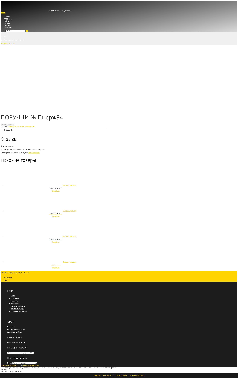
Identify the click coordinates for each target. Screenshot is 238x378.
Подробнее (56, 191)
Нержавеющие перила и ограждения (12, 40)
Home (2, 33)
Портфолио (8, 20)
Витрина (3, 36)
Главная (7, 16)
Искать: (9, 363)
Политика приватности (19, 311)
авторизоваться (34, 153)
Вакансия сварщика (18, 306)
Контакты (7, 25)
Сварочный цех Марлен (9, 365)
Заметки (7, 23)
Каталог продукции (17, 309)
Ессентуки (97, 375)
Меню (3, 12)
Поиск (35, 363)
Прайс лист (8, 27)
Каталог (7, 21)
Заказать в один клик (7, 124)
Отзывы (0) (8, 130)
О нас (6, 18)
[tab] (55, 130)
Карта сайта (15, 303)
